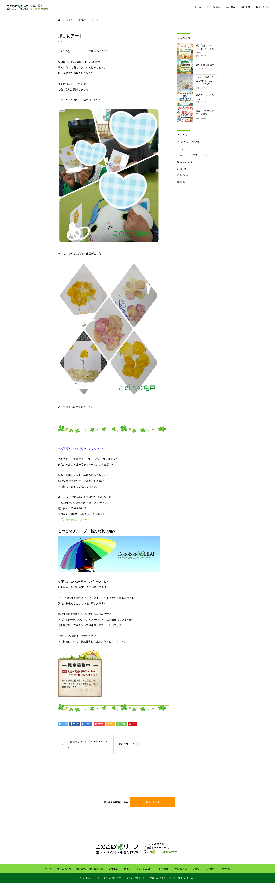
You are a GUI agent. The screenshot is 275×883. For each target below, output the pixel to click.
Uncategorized (184, 162)
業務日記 (181, 182)
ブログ (180, 148)
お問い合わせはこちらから (73, 519)
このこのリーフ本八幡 (188, 142)
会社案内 (230, 7)
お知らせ (181, 168)
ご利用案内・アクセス (119, 868)
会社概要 (211, 868)
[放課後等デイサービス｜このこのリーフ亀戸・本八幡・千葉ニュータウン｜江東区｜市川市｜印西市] (28, 7)
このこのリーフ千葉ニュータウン (194, 155)
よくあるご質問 (144, 868)
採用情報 (245, 7)
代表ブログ (182, 175)
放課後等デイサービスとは (89, 868)
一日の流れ (162, 868)
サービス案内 (213, 7)
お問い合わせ (262, 7)
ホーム (197, 7)
